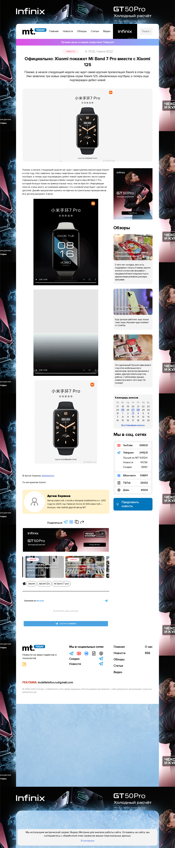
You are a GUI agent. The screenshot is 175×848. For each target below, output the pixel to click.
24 (117, 410)
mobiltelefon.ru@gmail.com (55, 682)
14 (118, 420)
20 (133, 406)
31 (118, 413)
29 (143, 410)
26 (128, 410)
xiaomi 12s (44, 583)
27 (133, 410)
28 (138, 410)
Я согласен (87, 840)
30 (148, 410)
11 (138, 416)
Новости (70, 51)
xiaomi (31, 583)
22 (143, 406)
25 (122, 410)
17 (118, 406)
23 (148, 406)
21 (138, 406)
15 (123, 420)
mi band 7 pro (61, 583)
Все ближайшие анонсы (133, 425)
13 (148, 416)
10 (133, 416)
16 (128, 420)
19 (128, 406)
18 (123, 406)
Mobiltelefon (48, 475)
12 (143, 416)
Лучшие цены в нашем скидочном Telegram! (87, 42)
